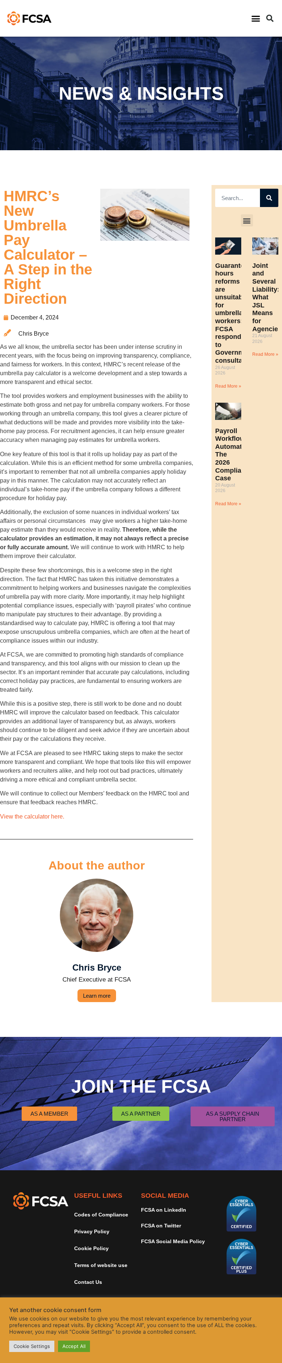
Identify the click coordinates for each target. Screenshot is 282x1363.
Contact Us (88, 1282)
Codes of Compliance (101, 1215)
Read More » (228, 386)
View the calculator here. (32, 816)
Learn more (97, 996)
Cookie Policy (91, 1248)
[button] (256, 18)
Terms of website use (100, 1265)
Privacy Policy (91, 1231)
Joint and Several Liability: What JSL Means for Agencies (267, 297)
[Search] (269, 198)
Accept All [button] (74, 1346)
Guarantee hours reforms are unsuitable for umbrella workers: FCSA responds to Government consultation (234, 313)
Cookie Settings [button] (32, 1346)
